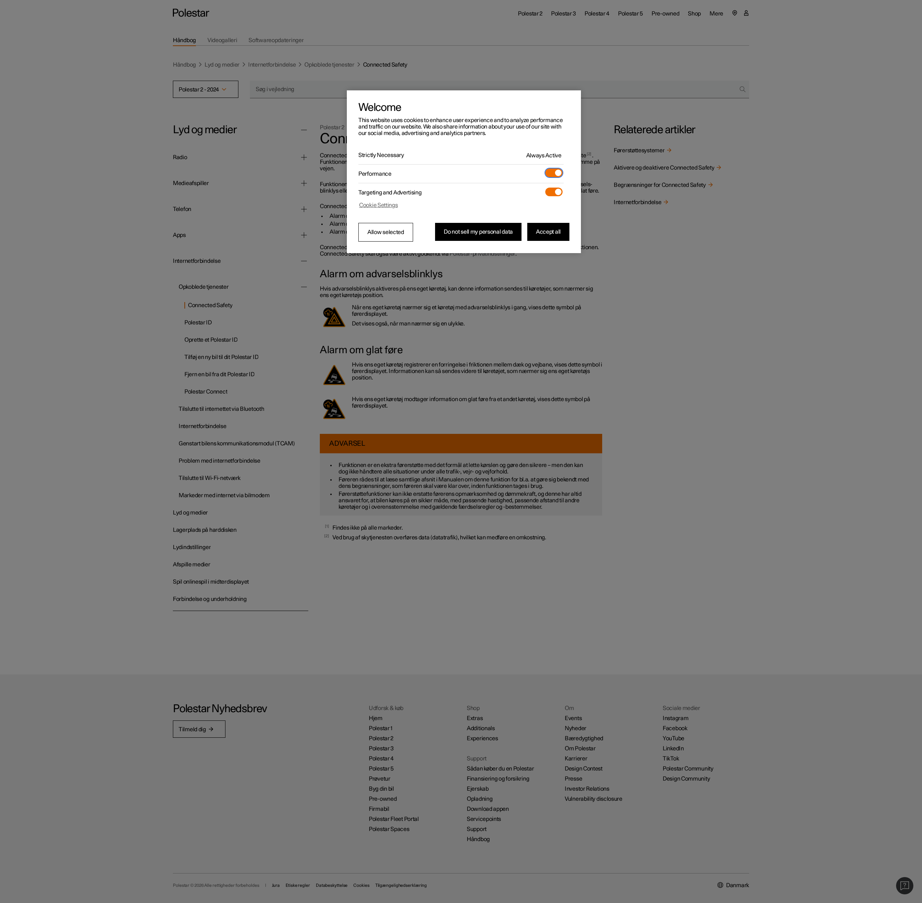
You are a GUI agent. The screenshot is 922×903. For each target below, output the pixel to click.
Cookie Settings (378, 205)
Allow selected (385, 232)
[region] (464, 171)
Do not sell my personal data (478, 232)
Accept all (548, 232)
